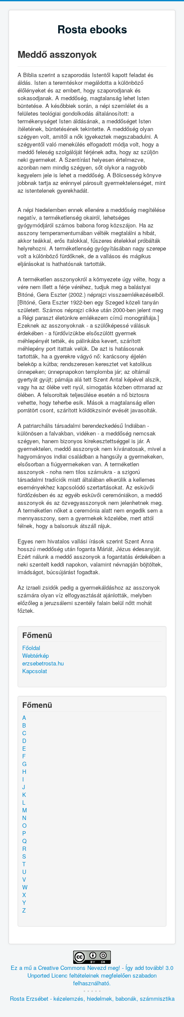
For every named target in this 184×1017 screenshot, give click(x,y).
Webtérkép (35, 655)
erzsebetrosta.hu (43, 663)
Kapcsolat (34, 671)
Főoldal (31, 648)
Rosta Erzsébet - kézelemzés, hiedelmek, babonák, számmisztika (92, 998)
